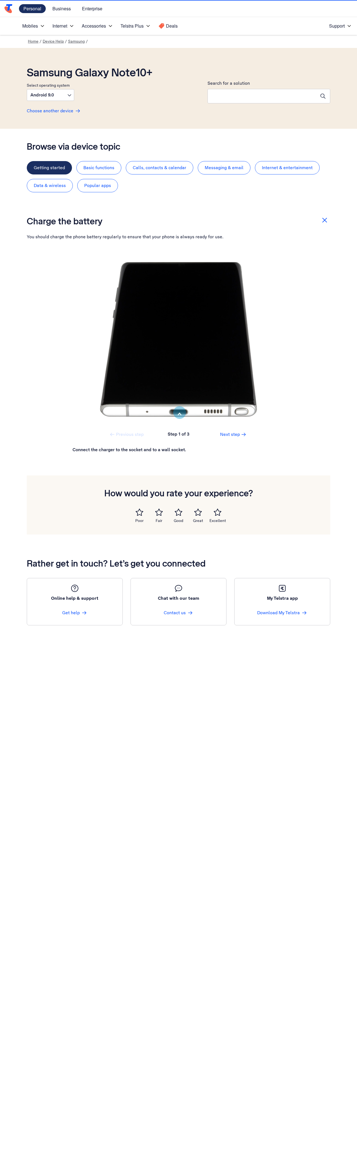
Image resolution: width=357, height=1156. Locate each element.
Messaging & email (224, 168)
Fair (159, 520)
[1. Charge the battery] (178, 339)
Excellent (217, 520)
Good (178, 520)
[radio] (139, 512)
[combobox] (262, 96)
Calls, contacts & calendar (159, 168)
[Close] (324, 220)
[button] (50, 95)
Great (198, 520)
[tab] (49, 167)
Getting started (49, 168)
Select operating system (48, 85)
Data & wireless (50, 185)
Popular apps (97, 185)
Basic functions (98, 168)
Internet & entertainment (287, 168)
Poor (139, 520)
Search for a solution (229, 83)
